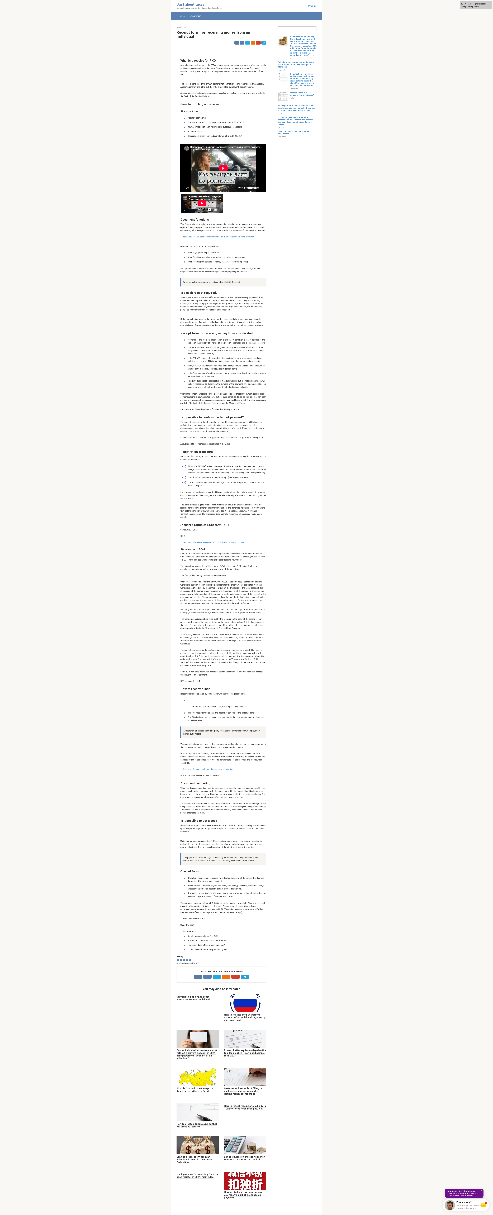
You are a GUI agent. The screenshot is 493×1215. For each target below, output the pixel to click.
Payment (281, 70)
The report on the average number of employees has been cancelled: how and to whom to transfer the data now (296, 108)
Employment (195, 16)
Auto (292, 98)
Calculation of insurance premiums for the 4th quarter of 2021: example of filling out (296, 64)
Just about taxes (191, 4)
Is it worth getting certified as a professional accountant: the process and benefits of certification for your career (295, 121)
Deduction (294, 88)
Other (292, 58)
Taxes (182, 16)
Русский (312, 6)
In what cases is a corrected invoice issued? (302, 94)
